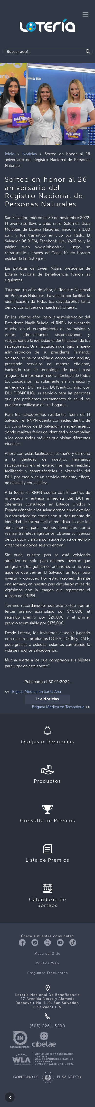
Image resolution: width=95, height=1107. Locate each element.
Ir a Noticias (47, 699)
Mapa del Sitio (47, 954)
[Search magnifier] (88, 51)
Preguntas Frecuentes (47, 973)
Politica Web (47, 963)
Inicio (10, 154)
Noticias (29, 154)
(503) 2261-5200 (48, 1026)
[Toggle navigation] (85, 14)
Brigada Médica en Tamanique (58, 707)
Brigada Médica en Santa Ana (35, 691)
